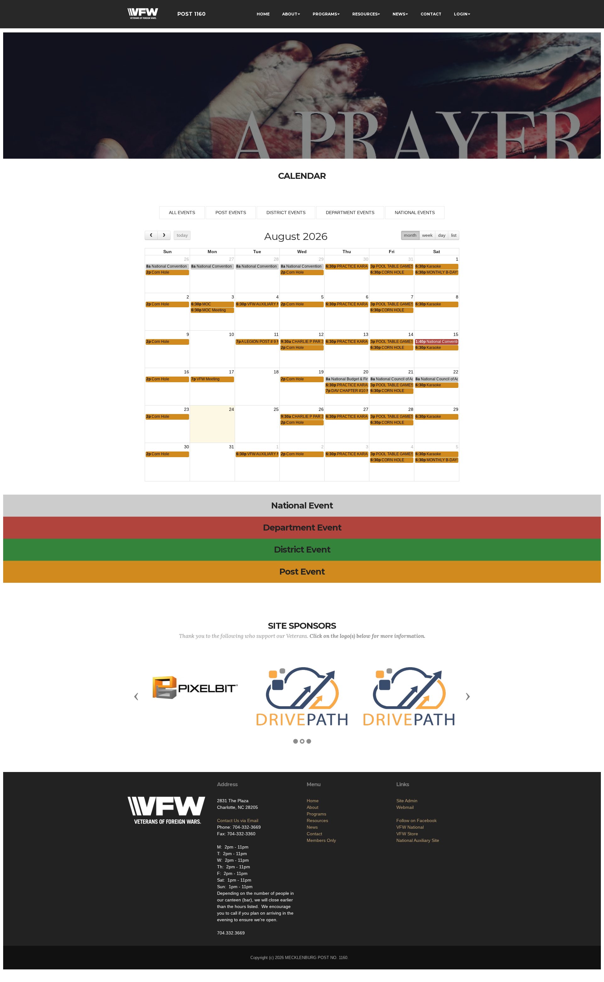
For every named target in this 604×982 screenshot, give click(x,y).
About (312, 807)
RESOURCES (365, 14)
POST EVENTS (230, 212)
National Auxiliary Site (417, 840)
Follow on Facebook (416, 820)
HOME (263, 14)
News (312, 827)
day (441, 235)
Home (313, 800)
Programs (316, 813)
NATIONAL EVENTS (415, 212)
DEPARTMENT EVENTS (350, 212)
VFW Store (407, 833)
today (182, 235)
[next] (163, 235)
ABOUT (289, 14)
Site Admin (406, 800)
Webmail (405, 807)
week (427, 235)
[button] (136, 696)
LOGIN (460, 14)
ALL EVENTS (182, 212)
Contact (314, 833)
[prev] (151, 235)
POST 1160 (191, 14)
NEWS (399, 14)
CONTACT (431, 14)
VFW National (410, 827)
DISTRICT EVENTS (285, 212)
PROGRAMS (325, 14)
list (453, 235)
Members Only (321, 840)
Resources (317, 820)
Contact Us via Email (237, 820)
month (410, 235)
